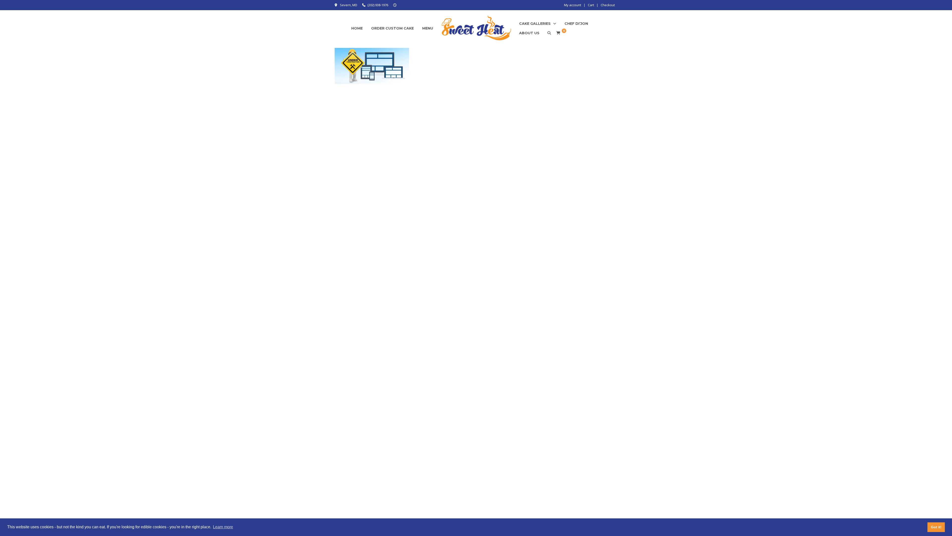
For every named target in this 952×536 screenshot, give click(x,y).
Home (357, 28)
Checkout (608, 5)
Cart (591, 5)
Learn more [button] (223, 527)
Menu (427, 28)
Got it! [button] (936, 527)
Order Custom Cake (392, 28)
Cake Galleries (535, 23)
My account (572, 5)
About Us (529, 33)
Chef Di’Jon (576, 23)
